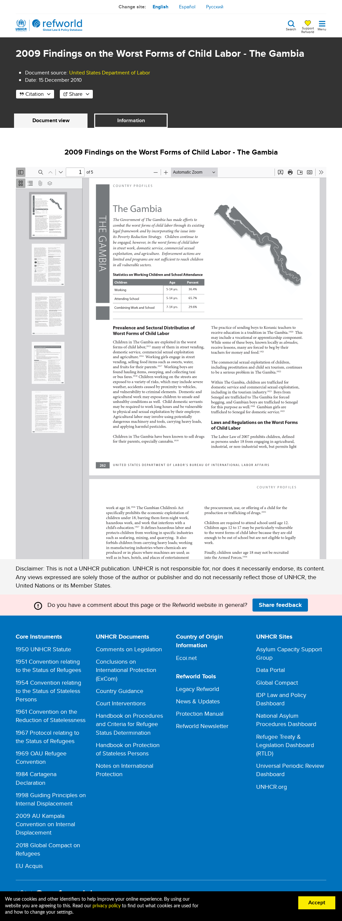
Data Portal (270, 670)
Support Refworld (307, 30)
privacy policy (107, 906)
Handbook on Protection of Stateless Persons (128, 749)
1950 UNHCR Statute (43, 649)
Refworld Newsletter (202, 726)
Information (131, 120)
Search (291, 29)
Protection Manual (199, 713)
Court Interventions (121, 703)
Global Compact (277, 682)
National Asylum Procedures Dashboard (286, 719)
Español (187, 6)
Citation (34, 94)
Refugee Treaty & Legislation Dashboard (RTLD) (285, 744)
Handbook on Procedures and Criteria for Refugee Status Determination (129, 723)
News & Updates (198, 701)
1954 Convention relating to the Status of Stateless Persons (48, 690)
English (160, 6)
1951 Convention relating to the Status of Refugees (48, 665)
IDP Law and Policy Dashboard (281, 699)
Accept (316, 902)
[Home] (49, 25)
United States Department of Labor (109, 72)
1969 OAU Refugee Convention (41, 757)
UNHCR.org (271, 786)
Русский (214, 6)
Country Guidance (119, 691)
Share (75, 94)
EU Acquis (29, 866)
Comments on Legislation (129, 649)
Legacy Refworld (197, 689)
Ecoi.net (186, 658)
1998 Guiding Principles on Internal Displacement (51, 799)
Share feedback (280, 605)
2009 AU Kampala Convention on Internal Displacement (45, 824)
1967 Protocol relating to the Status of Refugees (47, 736)
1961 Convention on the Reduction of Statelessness (51, 715)
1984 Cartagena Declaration (36, 778)
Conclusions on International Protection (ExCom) (126, 669)
